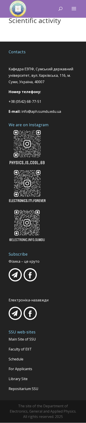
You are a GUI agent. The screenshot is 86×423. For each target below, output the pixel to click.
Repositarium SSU (23, 388)
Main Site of (19, 339)
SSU (32, 339)
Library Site (18, 378)
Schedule (16, 359)
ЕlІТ (28, 349)
